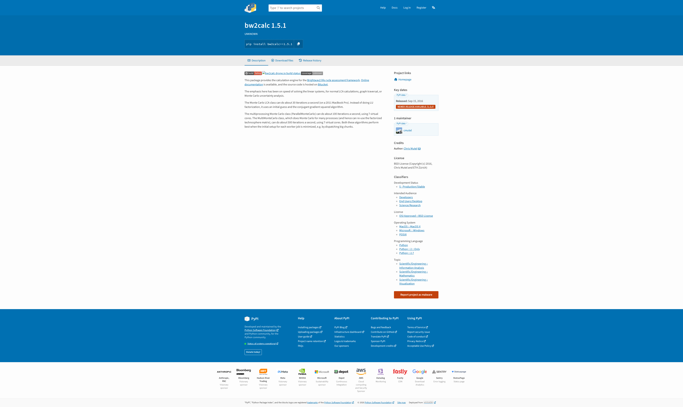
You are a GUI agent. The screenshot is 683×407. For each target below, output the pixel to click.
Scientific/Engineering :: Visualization (413, 282)
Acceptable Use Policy (419, 346)
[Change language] (433, 7)
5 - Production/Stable (412, 187)
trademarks (312, 402)
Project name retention (310, 341)
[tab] (256, 60)
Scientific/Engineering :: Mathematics (413, 274)
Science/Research (410, 205)
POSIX (403, 235)
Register (421, 8)
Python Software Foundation (260, 330)
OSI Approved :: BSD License (416, 216)
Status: (261, 343)
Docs (395, 8)
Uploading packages (309, 332)
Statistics (339, 336)
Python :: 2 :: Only (409, 249)
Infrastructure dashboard (347, 332)
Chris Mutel (410, 149)
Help (383, 8)
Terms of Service (416, 327)
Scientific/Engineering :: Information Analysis (413, 266)
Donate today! (253, 352)
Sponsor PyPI (378, 341)
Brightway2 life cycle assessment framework (333, 80)
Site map (401, 402)
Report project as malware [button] (416, 295)
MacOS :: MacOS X (409, 227)
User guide (303, 336)
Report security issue (418, 332)
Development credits (382, 346)
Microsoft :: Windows (411, 230)
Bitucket (323, 84)
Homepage (404, 80)
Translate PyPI (378, 336)
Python (403, 245)
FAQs (300, 346)
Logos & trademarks (345, 341)
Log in (407, 8)
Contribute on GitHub (382, 332)
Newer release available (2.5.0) (416, 106)
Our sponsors (341, 346)
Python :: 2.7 (406, 253)
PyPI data (401, 95)
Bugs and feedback (381, 327)
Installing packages (308, 327)
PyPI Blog (339, 327)
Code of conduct (416, 336)
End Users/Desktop (410, 201)
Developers (406, 197)
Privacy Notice (415, 341)
